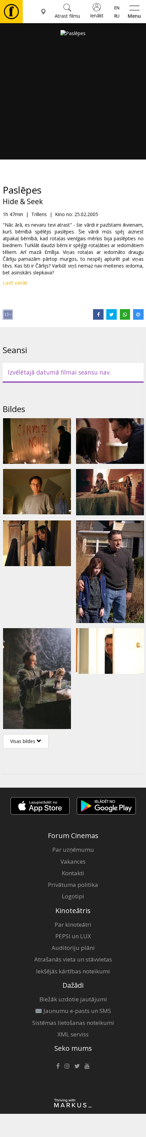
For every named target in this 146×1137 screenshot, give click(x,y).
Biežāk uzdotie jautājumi (73, 999)
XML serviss (73, 1034)
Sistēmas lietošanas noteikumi (73, 1023)
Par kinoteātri (73, 924)
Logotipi (73, 896)
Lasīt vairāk (15, 282)
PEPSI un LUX (73, 936)
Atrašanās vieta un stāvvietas (73, 959)
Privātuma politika (73, 885)
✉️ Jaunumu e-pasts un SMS (73, 1011)
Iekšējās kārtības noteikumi (73, 971)
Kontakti (73, 873)
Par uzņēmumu (73, 849)
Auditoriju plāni (73, 948)
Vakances (73, 861)
